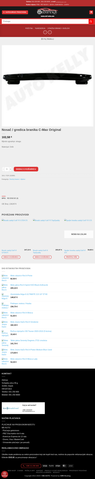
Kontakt (39, 470)
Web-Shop (12, 470)
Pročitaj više (71, 257)
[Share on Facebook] (8, 184)
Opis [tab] (4, 198)
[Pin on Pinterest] (20, 184)
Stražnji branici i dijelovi (59, 28)
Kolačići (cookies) (43, 472)
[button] (15, 12)
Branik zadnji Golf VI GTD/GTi (9, 251)
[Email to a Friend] (16, 184)
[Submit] (91, 21)
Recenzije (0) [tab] (12, 198)
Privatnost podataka (78, 470)
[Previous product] (50, 32)
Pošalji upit (30, 470)
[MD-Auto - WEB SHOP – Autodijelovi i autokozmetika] (47, 12)
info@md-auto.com (61, 2)
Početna (29, 28)
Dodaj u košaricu (26, 169)
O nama (20, 470)
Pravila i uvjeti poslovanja (56, 470)
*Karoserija (40, 28)
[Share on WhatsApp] (4, 184)
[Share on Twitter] (12, 184)
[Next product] (45, 32)
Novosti (56, 472)
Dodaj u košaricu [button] (11, 257)
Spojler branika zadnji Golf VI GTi (75, 251)
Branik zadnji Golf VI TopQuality (40, 251)
